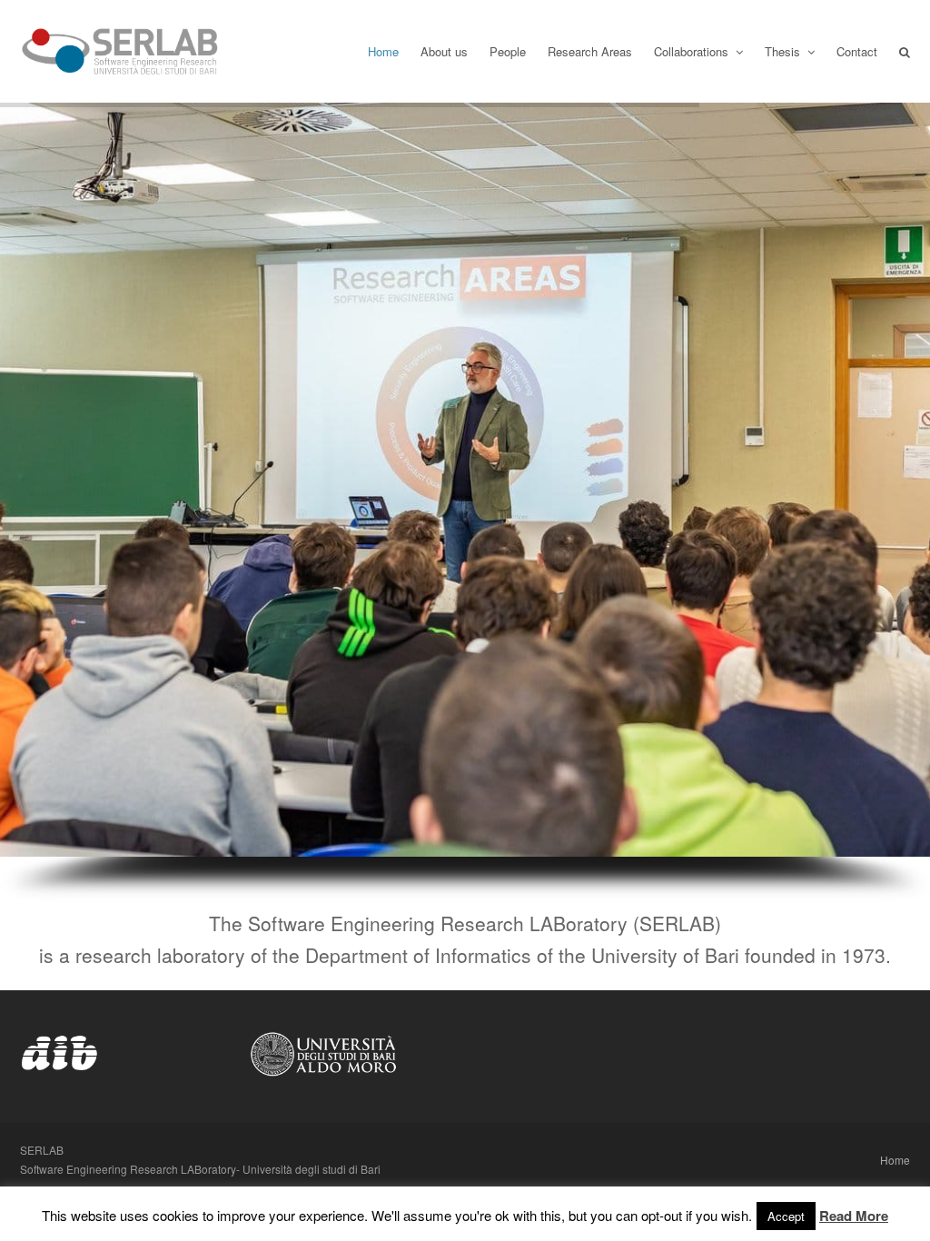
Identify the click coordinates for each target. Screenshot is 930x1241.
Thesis (784, 51)
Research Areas (590, 51)
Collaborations (693, 51)
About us (444, 51)
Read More (853, 1216)
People (508, 51)
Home (383, 51)
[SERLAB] (120, 51)
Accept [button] (786, 1216)
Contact (856, 51)
